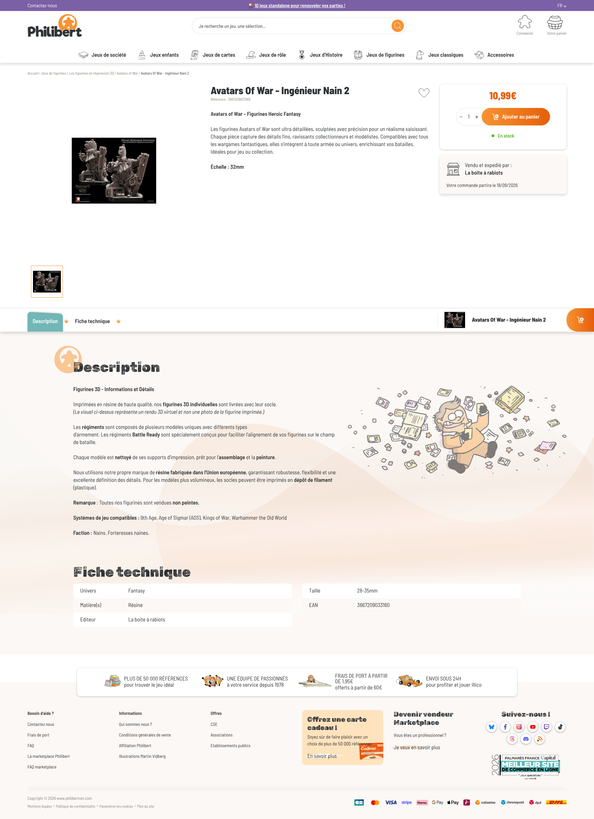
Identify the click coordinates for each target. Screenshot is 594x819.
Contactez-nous (42, 5)
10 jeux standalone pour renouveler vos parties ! (300, 5)
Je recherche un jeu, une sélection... (232, 26)
